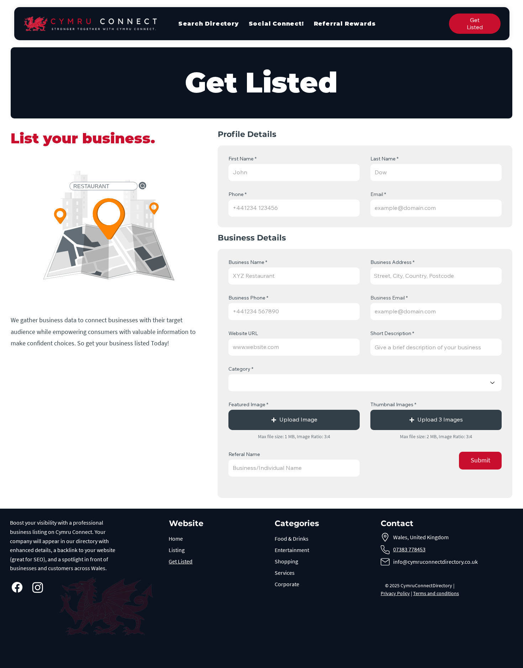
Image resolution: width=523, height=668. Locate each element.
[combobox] (436, 276)
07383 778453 (409, 549)
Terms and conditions (436, 593)
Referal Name (244, 454)
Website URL (243, 333)
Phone (236, 194)
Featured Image (246, 404)
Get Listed (180, 561)
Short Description (390, 333)
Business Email (387, 297)
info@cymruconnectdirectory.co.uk (435, 561)
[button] (294, 420)
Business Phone (246, 297)
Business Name (246, 262)
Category (239, 368)
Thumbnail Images (391, 404)
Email (376, 194)
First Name (241, 158)
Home (176, 538)
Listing (177, 549)
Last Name (383, 158)
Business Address (391, 262)
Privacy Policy (395, 593)
